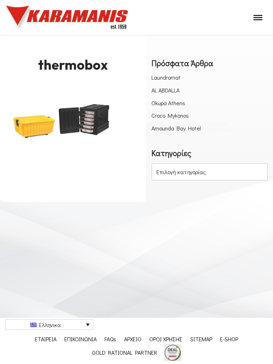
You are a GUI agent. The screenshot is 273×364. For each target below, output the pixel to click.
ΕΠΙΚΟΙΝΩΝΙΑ (80, 339)
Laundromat (166, 77)
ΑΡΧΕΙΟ (132, 339)
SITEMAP (201, 339)
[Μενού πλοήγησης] (258, 17)
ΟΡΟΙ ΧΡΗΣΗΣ (165, 339)
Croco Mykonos (170, 115)
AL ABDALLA (165, 90)
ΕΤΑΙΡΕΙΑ (46, 339)
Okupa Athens (168, 103)
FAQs (110, 339)
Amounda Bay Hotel (176, 128)
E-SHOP (229, 339)
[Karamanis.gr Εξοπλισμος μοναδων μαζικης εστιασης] (67, 17)
